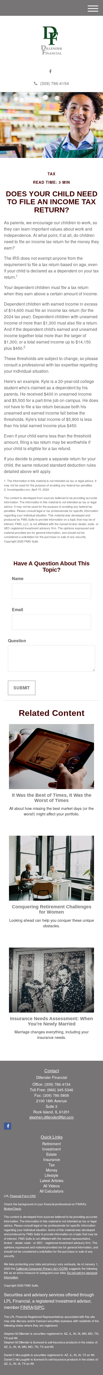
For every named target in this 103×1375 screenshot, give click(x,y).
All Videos (51, 1185)
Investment (51, 1149)
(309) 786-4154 (54, 83)
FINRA (26, 1307)
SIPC (39, 1307)
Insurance (51, 1159)
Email (17, 609)
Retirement (51, 1143)
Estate (51, 1154)
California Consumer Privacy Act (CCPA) (42, 1268)
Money (51, 1170)
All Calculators (51, 1191)
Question (17, 641)
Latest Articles (51, 1180)
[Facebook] (50, 71)
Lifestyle (51, 1175)
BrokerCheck (12, 1208)
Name (18, 578)
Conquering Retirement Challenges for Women (51, 909)
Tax (52, 1164)
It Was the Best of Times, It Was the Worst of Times (51, 798)
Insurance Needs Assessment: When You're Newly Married (51, 1021)
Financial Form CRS (23, 1196)
